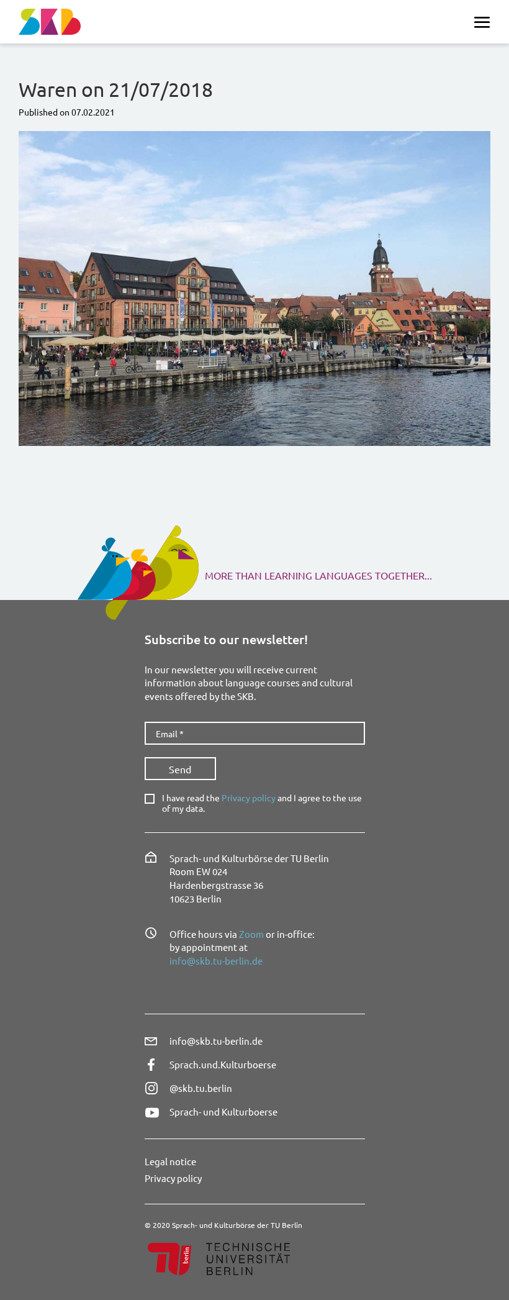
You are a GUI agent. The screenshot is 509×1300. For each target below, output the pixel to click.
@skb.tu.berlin (200, 1088)
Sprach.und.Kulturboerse (222, 1064)
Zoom (251, 934)
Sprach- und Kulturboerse (223, 1111)
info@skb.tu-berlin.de (216, 960)
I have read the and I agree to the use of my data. (262, 803)
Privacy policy (249, 797)
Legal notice (170, 1161)
